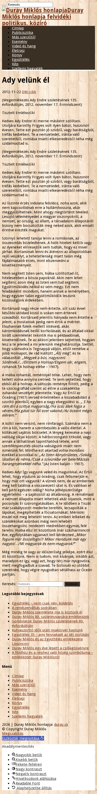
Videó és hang (24, 46)
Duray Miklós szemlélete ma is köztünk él (47, 612)
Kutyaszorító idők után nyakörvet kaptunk (47, 630)
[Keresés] (4, 5)
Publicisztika (22, 32)
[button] (23, 738)
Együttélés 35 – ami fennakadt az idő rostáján (50, 634)
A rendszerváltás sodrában (34, 608)
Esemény (19, 41)
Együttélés (21, 59)
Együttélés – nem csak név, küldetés (42, 603)
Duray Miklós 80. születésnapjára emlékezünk (50, 616)
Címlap (18, 28)
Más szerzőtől (23, 37)
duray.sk (61, 724)
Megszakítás (12, 733)
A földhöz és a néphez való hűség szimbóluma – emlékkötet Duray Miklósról (52, 654)
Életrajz (18, 50)
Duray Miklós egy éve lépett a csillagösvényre (50, 648)
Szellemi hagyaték (27, 68)
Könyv (17, 55)
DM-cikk (29, 92)
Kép (15, 64)
